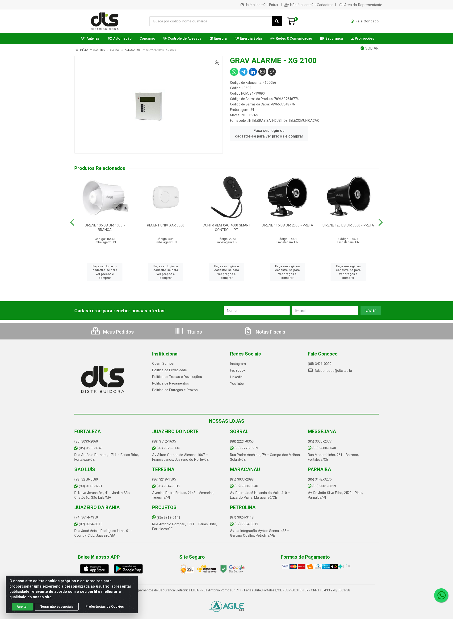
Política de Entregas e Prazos (175, 390)
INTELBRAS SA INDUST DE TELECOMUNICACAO (283, 120)
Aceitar (22, 606)
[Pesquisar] (277, 21)
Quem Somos (163, 363)
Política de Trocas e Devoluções (177, 377)
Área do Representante (363, 5)
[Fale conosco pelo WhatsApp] (441, 595)
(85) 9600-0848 (90, 448)
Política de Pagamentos (170, 383)
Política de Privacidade (169, 370)
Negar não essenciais (57, 606)
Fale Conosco (367, 21)
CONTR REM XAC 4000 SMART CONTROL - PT (226, 227)
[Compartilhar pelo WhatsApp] (234, 72)
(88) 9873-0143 (168, 448)
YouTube (237, 383)
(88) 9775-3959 (246, 448)
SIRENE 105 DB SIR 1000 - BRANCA (105, 227)
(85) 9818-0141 (168, 517)
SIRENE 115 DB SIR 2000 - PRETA (287, 225)
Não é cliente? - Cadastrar (311, 5)
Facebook (237, 370)
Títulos (194, 332)
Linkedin (236, 377)
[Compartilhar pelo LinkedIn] (253, 72)
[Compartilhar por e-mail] (262, 72)
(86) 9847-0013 (168, 486)
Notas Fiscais (270, 332)
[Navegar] (72, 222)
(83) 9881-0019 (324, 486)
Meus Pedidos (118, 332)
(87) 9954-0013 (90, 524)
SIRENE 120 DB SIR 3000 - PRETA (348, 225)
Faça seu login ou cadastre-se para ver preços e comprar (269, 133)
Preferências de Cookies (104, 606)
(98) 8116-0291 (90, 486)
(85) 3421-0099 (319, 364)
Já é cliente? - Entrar (261, 5)
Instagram (238, 364)
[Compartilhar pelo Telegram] (243, 72)
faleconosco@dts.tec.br (333, 370)
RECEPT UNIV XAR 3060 (165, 225)
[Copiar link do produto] (272, 72)
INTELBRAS (249, 115)
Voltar (371, 48)
